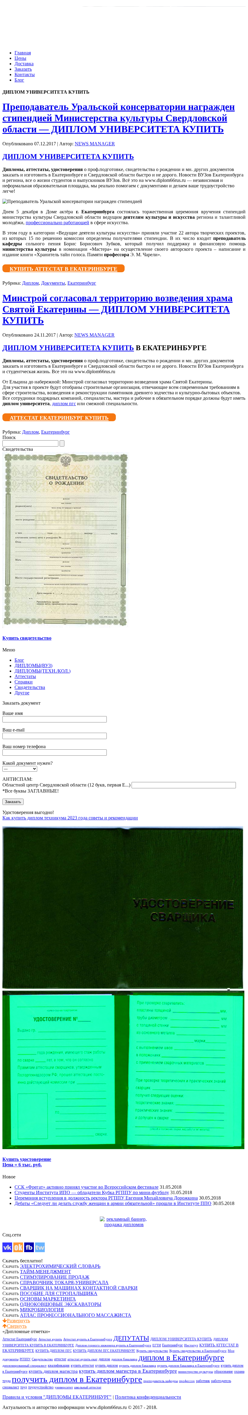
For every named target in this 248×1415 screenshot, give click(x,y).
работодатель (221, 1381)
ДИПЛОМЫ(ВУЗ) (33, 665)
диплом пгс (64, 403)
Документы (53, 283)
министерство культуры (195, 1371)
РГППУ (25, 1359)
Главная (23, 52)
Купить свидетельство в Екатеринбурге (198, 1350)
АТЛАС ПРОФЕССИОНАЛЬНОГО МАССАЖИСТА (75, 1315)
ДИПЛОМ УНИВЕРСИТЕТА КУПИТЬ (68, 156)
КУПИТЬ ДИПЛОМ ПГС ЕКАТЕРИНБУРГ (104, 1350)
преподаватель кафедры (160, 1381)
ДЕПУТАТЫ (131, 1338)
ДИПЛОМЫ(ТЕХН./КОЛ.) (42, 671)
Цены (20, 58)
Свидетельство (42, 1359)
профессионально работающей (57, 222)
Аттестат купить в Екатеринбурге (87, 1339)
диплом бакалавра (124, 1359)
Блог (19, 79)
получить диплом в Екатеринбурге (77, 1379)
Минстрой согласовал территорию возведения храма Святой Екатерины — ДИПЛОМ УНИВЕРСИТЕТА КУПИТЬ (117, 309)
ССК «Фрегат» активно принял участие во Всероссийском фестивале (86, 1187)
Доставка (24, 63)
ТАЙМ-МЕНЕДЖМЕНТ (45, 1271)
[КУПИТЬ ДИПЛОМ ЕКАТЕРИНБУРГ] (124, 1224)
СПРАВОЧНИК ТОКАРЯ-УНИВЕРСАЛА (64, 1282)
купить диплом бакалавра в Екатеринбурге (188, 1365)
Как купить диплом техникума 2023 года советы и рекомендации (70, 817)
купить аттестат (82, 1366)
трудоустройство (41, 1387)
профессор (187, 1381)
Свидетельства (30, 687)
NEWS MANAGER (95, 143)
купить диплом (106, 1365)
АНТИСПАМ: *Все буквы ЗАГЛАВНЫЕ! (66, 785)
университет (64, 1387)
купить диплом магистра (53, 1371)
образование (223, 1372)
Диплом (30, 283)
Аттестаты (25, 676)
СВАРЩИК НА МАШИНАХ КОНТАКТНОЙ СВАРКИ (79, 1288)
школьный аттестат (87, 1387)
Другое (22, 692)
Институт (191, 1345)
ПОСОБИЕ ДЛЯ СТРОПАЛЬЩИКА (58, 1293)
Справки (24, 681)
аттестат (60, 1359)
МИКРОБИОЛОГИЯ (42, 1309)
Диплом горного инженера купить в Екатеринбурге (113, 1345)
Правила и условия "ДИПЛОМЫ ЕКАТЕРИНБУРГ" (57, 1397)
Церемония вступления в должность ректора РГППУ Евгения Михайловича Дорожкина (106, 1197)
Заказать (23, 69)
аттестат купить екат (82, 1359)
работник (203, 1381)
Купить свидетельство (152, 1350)
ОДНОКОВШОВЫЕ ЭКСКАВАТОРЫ (60, 1304)
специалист (10, 1387)
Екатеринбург (81, 283)
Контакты (25, 74)
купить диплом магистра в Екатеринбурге (128, 1371)
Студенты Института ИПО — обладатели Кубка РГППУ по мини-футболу (92, 1192)
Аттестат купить (50, 1339)
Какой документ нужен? (27, 763)
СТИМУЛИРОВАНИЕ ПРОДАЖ (54, 1277)
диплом (104, 1359)
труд (23, 1387)
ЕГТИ (156, 1345)
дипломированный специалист (24, 1365)
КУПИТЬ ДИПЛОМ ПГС (53, 1350)
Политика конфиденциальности (148, 1397)
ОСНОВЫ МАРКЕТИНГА (48, 1298)
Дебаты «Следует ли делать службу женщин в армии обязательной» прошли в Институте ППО (113, 1203)
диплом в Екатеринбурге (181, 1357)
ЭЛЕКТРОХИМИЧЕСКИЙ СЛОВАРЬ (60, 1266)
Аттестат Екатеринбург (19, 1339)
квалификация (59, 1366)
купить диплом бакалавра (137, 1365)
